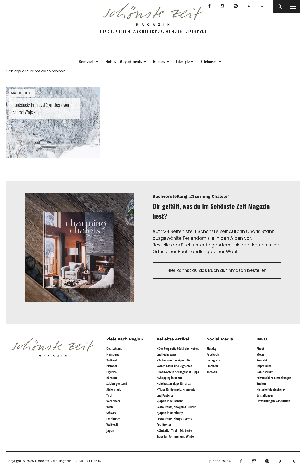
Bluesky (248, 6)
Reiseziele (86, 61)
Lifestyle (183, 61)
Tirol (109, 395)
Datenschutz (265, 372)
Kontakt (262, 360)
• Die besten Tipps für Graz (174, 383)
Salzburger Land (116, 383)
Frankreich (113, 418)
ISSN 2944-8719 (87, 461)
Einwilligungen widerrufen (273, 401)
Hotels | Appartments (123, 61)
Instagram (222, 6)
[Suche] (279, 6)
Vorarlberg (113, 401)
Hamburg (112, 354)
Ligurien (111, 372)
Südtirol (111, 360)
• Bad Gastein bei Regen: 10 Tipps (178, 372)
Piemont (111, 366)
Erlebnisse (209, 61)
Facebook (209, 6)
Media (261, 354)
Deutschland (114, 348)
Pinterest (235, 6)
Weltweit (112, 424)
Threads (261, 6)
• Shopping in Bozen (169, 377)
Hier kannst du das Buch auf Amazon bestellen (217, 270)
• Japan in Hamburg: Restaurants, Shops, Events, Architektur (175, 419)
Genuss (159, 61)
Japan (110, 430)
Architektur (22, 93)
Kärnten (111, 377)
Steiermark (113, 389)
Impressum (264, 366)
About (260, 348)
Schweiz (111, 413)
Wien (109, 407)
